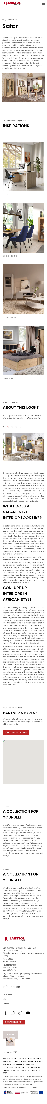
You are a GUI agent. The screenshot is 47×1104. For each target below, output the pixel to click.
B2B (4, 999)
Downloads (7, 995)
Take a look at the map (16, 732)
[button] (43, 3)
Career (6, 1004)
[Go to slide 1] (8, 427)
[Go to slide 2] (12, 427)
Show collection (14, 1022)
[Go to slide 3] (16, 427)
